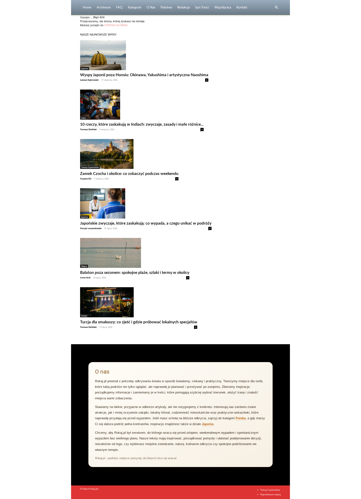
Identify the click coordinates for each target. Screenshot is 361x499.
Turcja (84, 315)
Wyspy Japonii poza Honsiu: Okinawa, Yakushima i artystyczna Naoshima (144, 75)
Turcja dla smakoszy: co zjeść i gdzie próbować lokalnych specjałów (138, 322)
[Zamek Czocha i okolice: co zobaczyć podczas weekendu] (129, 154)
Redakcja (183, 7)
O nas (151, 7)
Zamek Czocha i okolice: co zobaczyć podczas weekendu (129, 174)
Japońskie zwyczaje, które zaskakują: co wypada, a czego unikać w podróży (146, 223)
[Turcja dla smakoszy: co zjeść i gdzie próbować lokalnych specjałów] (138, 302)
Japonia (84, 68)
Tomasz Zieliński (88, 129)
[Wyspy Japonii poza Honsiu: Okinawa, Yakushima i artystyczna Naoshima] (144, 55)
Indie (83, 118)
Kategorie (134, 7)
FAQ (119, 7)
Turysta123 (85, 178)
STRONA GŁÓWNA (115, 25)
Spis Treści (202, 7)
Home (87, 7)
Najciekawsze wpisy (270, 494)
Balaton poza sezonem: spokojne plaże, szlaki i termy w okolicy (134, 273)
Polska (241, 418)
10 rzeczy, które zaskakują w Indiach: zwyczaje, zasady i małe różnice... (142, 124)
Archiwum (104, 7)
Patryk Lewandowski (91, 228)
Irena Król (85, 277)
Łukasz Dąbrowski (89, 79)
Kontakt (241, 7)
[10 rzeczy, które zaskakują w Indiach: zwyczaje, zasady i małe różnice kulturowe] (142, 105)
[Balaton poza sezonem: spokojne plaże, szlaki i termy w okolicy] (134, 253)
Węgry (84, 266)
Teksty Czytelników (90, 167)
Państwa (166, 7)
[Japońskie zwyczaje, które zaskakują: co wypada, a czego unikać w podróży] (146, 203)
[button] (276, 8)
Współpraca (222, 7)
